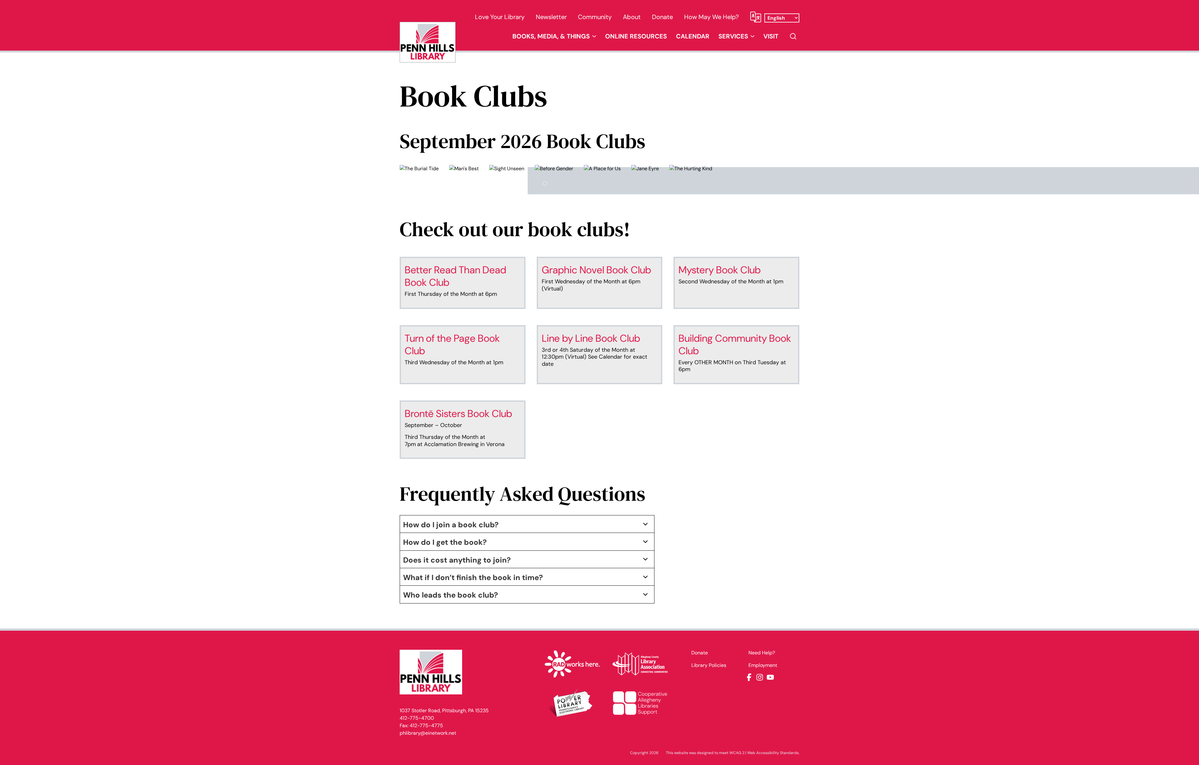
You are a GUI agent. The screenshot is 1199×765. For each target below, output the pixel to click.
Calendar (692, 36)
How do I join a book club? (451, 524)
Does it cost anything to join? (457, 560)
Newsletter (551, 17)
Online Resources (636, 36)
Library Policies (708, 665)
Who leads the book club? (450, 595)
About (632, 17)
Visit (770, 36)
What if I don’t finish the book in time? (473, 577)
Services (733, 36)
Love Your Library (500, 17)
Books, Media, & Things (551, 36)
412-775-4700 (417, 718)
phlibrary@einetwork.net (428, 733)
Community (595, 17)
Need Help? (761, 653)
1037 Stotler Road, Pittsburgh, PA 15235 (444, 710)
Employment (762, 665)
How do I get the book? (445, 542)
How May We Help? (711, 17)
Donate (662, 17)
